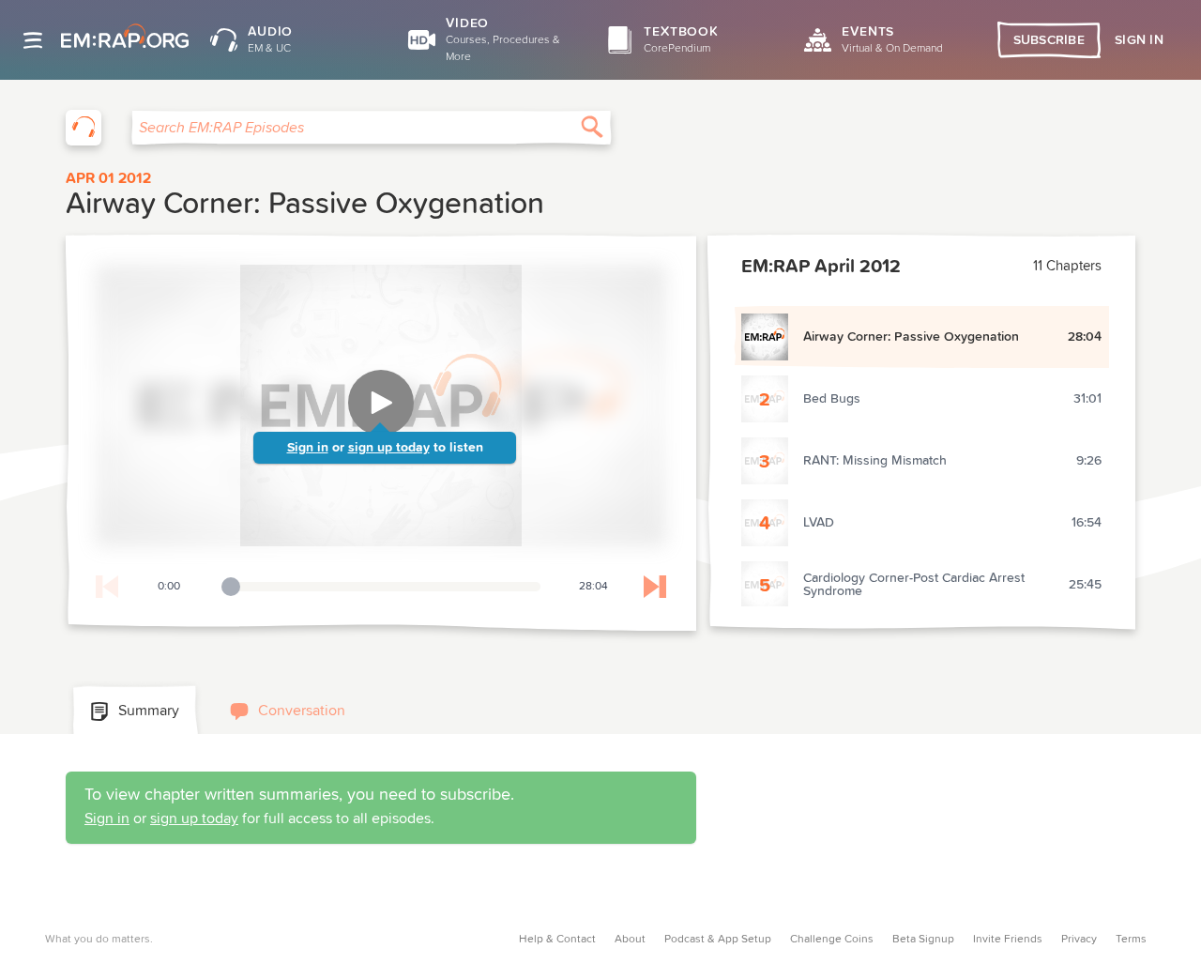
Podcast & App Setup (717, 939)
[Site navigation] (33, 40)
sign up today (389, 447)
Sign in (307, 447)
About (630, 939)
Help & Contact (557, 939)
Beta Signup (923, 939)
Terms (1131, 939)
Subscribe (1049, 40)
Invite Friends (1007, 939)
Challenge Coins (832, 939)
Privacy (1079, 939)
